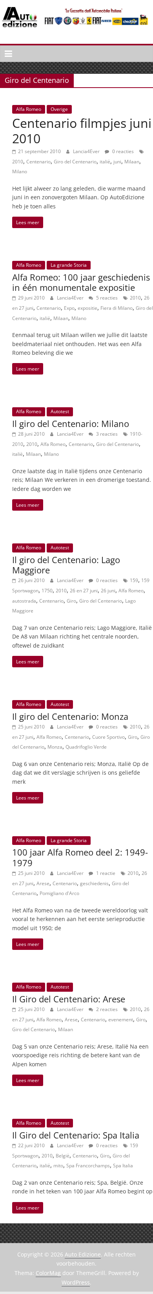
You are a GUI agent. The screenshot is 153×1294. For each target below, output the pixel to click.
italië (105, 161)
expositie (87, 308)
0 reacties (122, 151)
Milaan (131, 161)
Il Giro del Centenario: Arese (68, 999)
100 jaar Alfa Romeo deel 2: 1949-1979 (80, 857)
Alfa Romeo (28, 109)
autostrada (24, 600)
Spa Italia (123, 1165)
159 (134, 580)
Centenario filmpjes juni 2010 (81, 130)
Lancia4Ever (87, 151)
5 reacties (106, 297)
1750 (47, 590)
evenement (120, 1019)
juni (117, 161)
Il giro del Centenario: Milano (70, 423)
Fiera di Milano (116, 308)
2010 (17, 161)
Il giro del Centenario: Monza (70, 716)
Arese (42, 883)
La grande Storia (69, 265)
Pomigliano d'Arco (59, 893)
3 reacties (106, 434)
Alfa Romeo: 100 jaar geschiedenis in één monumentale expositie (81, 282)
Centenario (38, 161)
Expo (69, 308)
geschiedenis (94, 883)
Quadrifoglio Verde (86, 746)
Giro (71, 600)
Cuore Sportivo (108, 737)
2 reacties (106, 1009)
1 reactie (105, 873)
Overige (59, 109)
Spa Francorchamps (88, 1165)
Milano (19, 171)
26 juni (108, 590)
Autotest (60, 411)
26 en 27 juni (84, 590)
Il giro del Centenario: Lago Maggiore (66, 565)
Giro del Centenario (75, 161)
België (62, 1155)
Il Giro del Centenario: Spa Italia (75, 1135)
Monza (54, 746)
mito (58, 1165)
